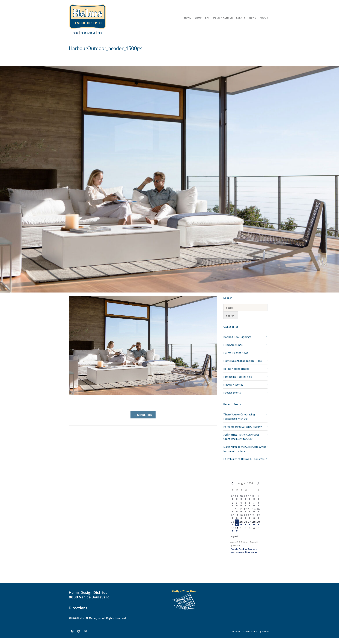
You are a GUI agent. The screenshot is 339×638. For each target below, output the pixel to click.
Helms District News (235, 353)
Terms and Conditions (241, 631)
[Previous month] (232, 483)
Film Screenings (233, 345)
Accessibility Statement (260, 631)
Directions (78, 608)
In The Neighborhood (236, 368)
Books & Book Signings (237, 337)
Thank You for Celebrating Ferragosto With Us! (239, 416)
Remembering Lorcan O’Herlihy (242, 426)
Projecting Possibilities (237, 376)
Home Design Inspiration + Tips (242, 360)
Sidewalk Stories (233, 384)
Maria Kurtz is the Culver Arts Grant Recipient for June (244, 449)
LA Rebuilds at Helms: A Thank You (243, 459)
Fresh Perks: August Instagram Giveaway (243, 550)
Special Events (232, 392)
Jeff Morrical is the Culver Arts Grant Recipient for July (241, 437)
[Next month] (258, 483)
